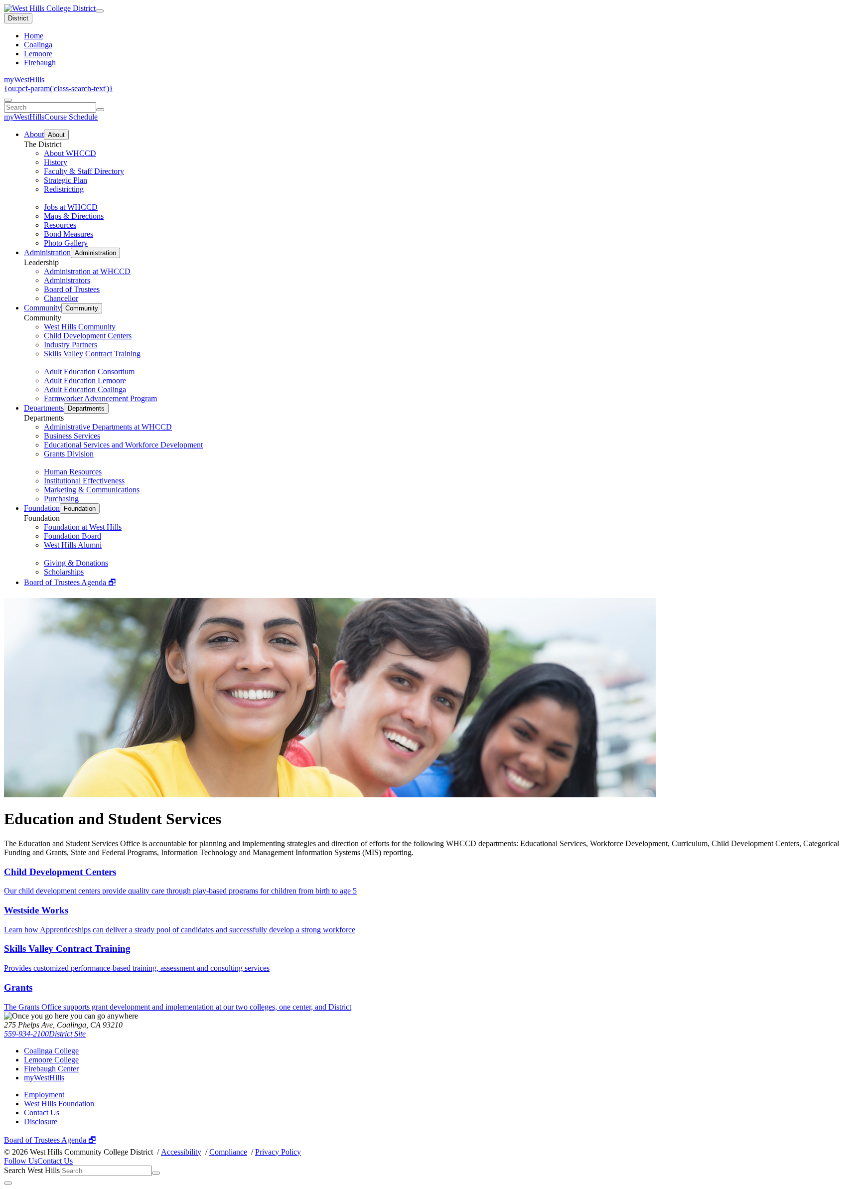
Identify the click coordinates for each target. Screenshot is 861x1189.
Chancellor (61, 298)
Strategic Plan (65, 180)
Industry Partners (70, 344)
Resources (60, 225)
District (18, 18)
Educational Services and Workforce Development (123, 445)
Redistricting (64, 189)
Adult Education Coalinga (85, 389)
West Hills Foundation (59, 1103)
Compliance (228, 1152)
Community (42, 307)
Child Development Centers (88, 335)
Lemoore (38, 53)
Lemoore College (51, 1059)
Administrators (67, 280)
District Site (67, 1034)
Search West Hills (32, 1170)
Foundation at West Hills (83, 527)
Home (33, 35)
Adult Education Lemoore (85, 380)
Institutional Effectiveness (84, 480)
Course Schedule (71, 117)
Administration (47, 252)
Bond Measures (68, 234)
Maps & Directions (74, 216)
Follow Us (20, 1161)
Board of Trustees (72, 289)
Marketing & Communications (92, 489)
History (55, 162)
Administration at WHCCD (87, 271)
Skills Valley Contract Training (92, 353)
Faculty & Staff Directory (84, 171)
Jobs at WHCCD (71, 207)
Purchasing (61, 498)
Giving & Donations (76, 563)
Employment (44, 1094)
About (34, 134)
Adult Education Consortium (89, 371)
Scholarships (64, 572)
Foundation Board (72, 536)
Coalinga (38, 44)
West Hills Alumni (73, 545)
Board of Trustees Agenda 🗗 (70, 582)
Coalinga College (51, 1050)
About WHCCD (70, 153)
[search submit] (100, 109)
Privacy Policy (278, 1152)
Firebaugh (40, 62)
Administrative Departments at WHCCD (108, 427)
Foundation (42, 508)
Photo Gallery (66, 243)
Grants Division (69, 453)
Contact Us (41, 1112)
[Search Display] (8, 100)
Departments (44, 408)
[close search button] (8, 1183)
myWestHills (24, 79)
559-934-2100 (26, 1034)
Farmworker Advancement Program (100, 398)
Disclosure (40, 1121)
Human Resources (73, 471)
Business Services (72, 436)
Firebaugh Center (51, 1068)
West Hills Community (80, 326)
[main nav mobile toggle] (100, 10)
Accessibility (181, 1152)
